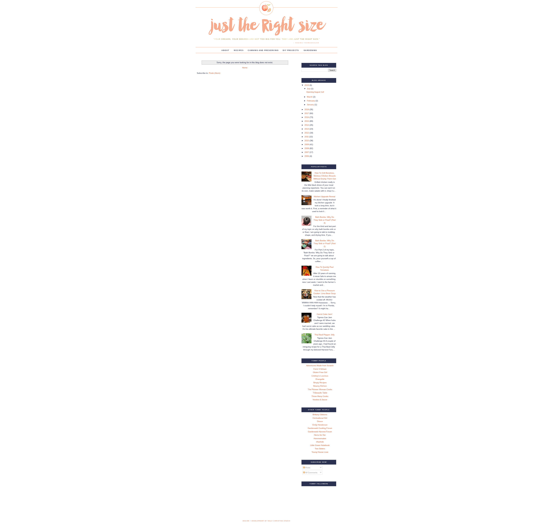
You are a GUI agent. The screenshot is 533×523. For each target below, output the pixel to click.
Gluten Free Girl (320, 372)
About (225, 50)
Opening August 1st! (315, 92)
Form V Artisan (319, 369)
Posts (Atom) (214, 73)
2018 (307, 109)
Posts (307, 467)
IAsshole (320, 442)
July (309, 88)
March (310, 97)
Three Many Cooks (319, 396)
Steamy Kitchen (320, 386)
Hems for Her (320, 435)
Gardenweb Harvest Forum (320, 432)
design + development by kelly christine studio (266, 521)
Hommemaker (320, 438)
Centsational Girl (320, 418)
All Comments (311, 472)
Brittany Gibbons (320, 414)
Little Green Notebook (320, 445)
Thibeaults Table (320, 393)
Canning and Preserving (263, 50)
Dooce (320, 421)
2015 (307, 121)
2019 (307, 85)
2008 (307, 148)
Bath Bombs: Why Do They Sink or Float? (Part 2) (325, 243)
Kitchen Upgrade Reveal (324, 196)
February (311, 101)
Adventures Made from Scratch (320, 365)
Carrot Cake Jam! (324, 314)
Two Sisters (320, 448)
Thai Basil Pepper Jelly (325, 335)
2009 (307, 144)
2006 (307, 156)
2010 (307, 140)
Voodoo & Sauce (320, 399)
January (311, 104)
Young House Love (320, 452)
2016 (307, 117)
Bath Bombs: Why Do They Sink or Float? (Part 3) (325, 220)
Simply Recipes (320, 382)
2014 (307, 125)
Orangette (319, 379)
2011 (307, 137)
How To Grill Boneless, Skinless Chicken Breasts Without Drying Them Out (324, 176)
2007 (307, 152)
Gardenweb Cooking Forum (320, 428)
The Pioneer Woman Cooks (320, 389)
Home (244, 68)
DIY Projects (291, 50)
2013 (307, 129)
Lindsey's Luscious (320, 376)
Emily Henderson (319, 425)
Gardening (310, 50)
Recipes (239, 50)
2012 (307, 133)
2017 (307, 113)
